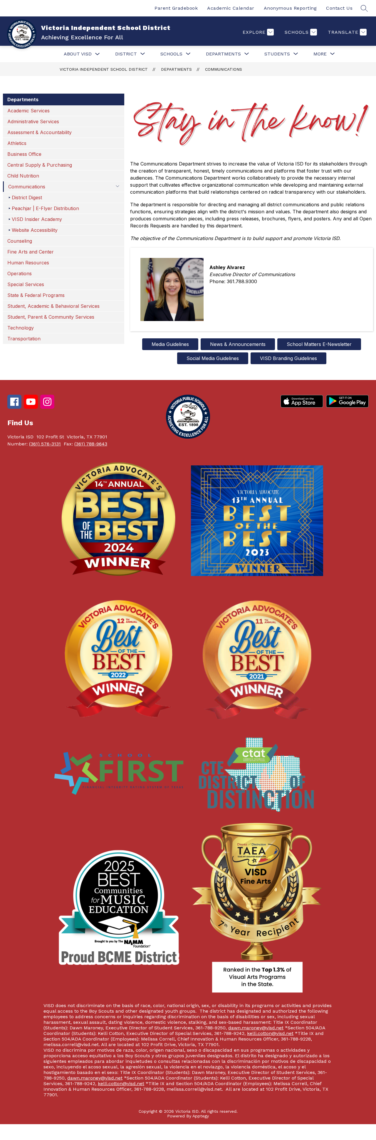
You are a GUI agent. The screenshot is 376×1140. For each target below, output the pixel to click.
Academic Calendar (230, 8)
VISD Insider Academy (37, 219)
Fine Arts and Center (30, 252)
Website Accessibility (35, 230)
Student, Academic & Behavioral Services (53, 306)
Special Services (25, 284)
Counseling (19, 241)
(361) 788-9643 (90, 444)
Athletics (16, 143)
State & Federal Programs (36, 295)
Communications (223, 69)
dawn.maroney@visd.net (255, 1028)
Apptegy (200, 1116)
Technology (20, 328)
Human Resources (28, 263)
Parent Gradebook (176, 8)
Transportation (24, 339)
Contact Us (339, 8)
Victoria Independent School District (104, 69)
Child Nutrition (23, 176)
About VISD (78, 54)
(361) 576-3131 (45, 444)
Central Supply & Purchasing (39, 165)
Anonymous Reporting (290, 8)
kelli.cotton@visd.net (270, 1033)
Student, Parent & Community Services (50, 317)
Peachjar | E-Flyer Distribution (45, 208)
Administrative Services (33, 121)
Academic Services (28, 111)
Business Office (24, 154)
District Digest (27, 197)
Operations (19, 273)
